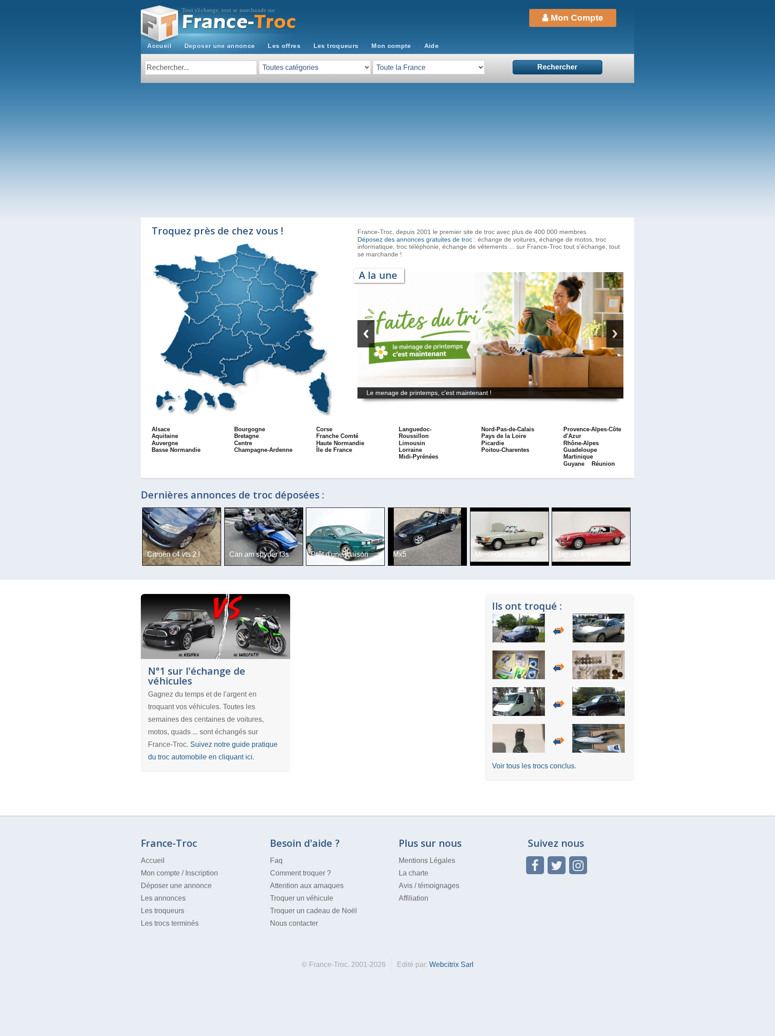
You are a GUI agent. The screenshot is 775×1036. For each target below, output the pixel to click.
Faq (276, 860)
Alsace (161, 429)
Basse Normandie (176, 449)
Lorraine (410, 449)
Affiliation (413, 898)
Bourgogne (249, 429)
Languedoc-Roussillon (415, 432)
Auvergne (165, 443)
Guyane (573, 463)
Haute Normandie (340, 443)
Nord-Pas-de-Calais (507, 429)
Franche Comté (337, 436)
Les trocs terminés (170, 923)
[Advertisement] (387, 150)
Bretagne (246, 436)
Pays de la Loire (503, 436)
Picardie (492, 443)
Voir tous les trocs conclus (533, 766)
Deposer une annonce (219, 45)
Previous (365, 333)
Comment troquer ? (300, 873)
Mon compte (391, 45)
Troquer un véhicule (301, 898)
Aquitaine (165, 436)
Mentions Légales (427, 860)
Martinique (578, 456)
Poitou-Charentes (505, 449)
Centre (243, 443)
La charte (413, 873)
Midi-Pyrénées (418, 456)
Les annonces (163, 898)
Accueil (159, 45)
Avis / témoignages (429, 885)
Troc (239, 22)
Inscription (201, 873)
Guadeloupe (580, 449)
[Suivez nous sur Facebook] (535, 865)
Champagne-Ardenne (263, 449)
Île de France (334, 449)
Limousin (412, 443)
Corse (324, 429)
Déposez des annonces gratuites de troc (415, 239)
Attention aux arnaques (307, 885)
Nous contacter (294, 923)
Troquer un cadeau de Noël (313, 911)
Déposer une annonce (176, 885)
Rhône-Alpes (581, 443)
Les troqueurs (336, 45)
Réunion (603, 463)
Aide (431, 45)
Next (614, 333)
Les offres (284, 45)
